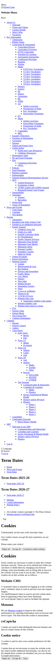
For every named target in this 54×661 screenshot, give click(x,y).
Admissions (17, 39)
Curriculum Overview (27, 49)
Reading (21, 62)
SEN (14, 180)
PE (19, 91)
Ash (25, 360)
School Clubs (18, 311)
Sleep (20, 288)
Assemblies (17, 417)
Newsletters (17, 215)
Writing (21, 64)
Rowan (26, 372)
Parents (10, 217)
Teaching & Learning (27, 54)
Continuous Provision (27, 59)
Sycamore (27, 345)
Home (9, 467)
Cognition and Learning (28, 431)
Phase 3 (32, 409)
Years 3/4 (22, 348)
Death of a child (25, 232)
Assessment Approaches (28, 57)
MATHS (32, 377)
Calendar (16, 212)
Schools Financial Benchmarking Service (30, 178)
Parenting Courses (26, 252)
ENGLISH (33, 375)
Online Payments (19, 256)
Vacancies (16, 35)
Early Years (23, 333)
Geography (23, 96)
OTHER (32, 380)
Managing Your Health (28, 242)
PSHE (20, 101)
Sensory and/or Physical (33, 399)
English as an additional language (26, 224)
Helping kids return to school (30, 306)
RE (19, 99)
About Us (11, 22)
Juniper (26, 362)
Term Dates (17, 210)
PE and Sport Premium (22, 158)
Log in (9, 444)
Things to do (23, 293)
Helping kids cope (26, 298)
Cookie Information (15, 502)
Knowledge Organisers (33, 113)
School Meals (18, 313)
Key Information (14, 37)
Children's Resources (27, 153)
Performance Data (20, 155)
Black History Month (27, 422)
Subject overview (30, 106)
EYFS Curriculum (26, 52)
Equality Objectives (20, 136)
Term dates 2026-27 (15, 495)
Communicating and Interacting (31, 429)
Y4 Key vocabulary (32, 79)
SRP (9, 424)
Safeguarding (18, 175)
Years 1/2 (22, 340)
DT (19, 116)
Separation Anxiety (26, 286)
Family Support (19, 227)
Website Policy (13, 505)
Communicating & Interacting (36, 385)
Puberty (21, 279)
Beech (26, 335)
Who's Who (17, 32)
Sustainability (18, 192)
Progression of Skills (32, 109)
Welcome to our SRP (21, 427)
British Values (18, 42)
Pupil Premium (18, 170)
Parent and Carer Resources (30, 150)
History (21, 94)
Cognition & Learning (33, 387)
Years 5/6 (22, 358)
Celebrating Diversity (21, 419)
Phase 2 (32, 407)
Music (20, 118)
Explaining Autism (26, 185)
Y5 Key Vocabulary (32, 81)
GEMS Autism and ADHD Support (33, 187)
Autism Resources (26, 182)
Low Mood (23, 276)
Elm (25, 338)
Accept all (16, 549)
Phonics (21, 86)
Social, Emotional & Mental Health (33, 434)
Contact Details (19, 30)
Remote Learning (19, 173)
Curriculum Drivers (26, 47)
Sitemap (10, 500)
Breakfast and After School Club (26, 222)
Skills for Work (24, 254)
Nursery (15, 143)
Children (10, 321)
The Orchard (23, 382)
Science (21, 89)
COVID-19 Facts (25, 296)
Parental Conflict (25, 249)
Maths (20, 67)
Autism (21, 264)
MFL (20, 133)
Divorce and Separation (28, 271)
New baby (22, 281)
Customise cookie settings (34, 549)
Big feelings (23, 269)
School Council (19, 325)
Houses (15, 323)
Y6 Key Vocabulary (32, 84)
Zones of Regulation (21, 205)
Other (31, 370)
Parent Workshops (20, 259)
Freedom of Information (22, 138)
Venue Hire (17, 202)
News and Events (14, 207)
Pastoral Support (19, 261)
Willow (26, 350)
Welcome (16, 25)
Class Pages (17, 330)
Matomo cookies (15, 610)
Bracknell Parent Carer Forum (31, 190)
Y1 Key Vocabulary (32, 72)
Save (25, 658)
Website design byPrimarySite (20, 514)
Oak (25, 355)
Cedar (26, 353)
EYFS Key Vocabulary (33, 69)
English (32, 367)
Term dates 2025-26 (15, 483)
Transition (16, 195)
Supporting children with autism (37, 301)
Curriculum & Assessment (23, 44)
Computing (23, 131)
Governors (16, 141)
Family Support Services (28, 239)
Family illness (24, 274)
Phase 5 (32, 414)
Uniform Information (21, 318)
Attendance (17, 219)
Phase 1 (32, 404)
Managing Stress (25, 247)
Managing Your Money (28, 244)
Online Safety (18, 148)
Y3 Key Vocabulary (32, 76)
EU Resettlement (25, 237)
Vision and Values (20, 27)
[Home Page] (8, 7)
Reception (22, 200)
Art (19, 104)
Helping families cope (27, 303)
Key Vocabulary (30, 111)
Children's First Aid (26, 229)
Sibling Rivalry (24, 284)
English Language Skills (28, 234)
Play (14, 160)
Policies (15, 168)
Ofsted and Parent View (22, 145)
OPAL (21, 165)
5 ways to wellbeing (26, 291)
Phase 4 (32, 412)
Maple (26, 343)
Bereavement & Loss (27, 266)
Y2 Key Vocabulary (32, 74)
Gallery (15, 328)
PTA (14, 308)
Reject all (6, 549)
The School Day (19, 316)
